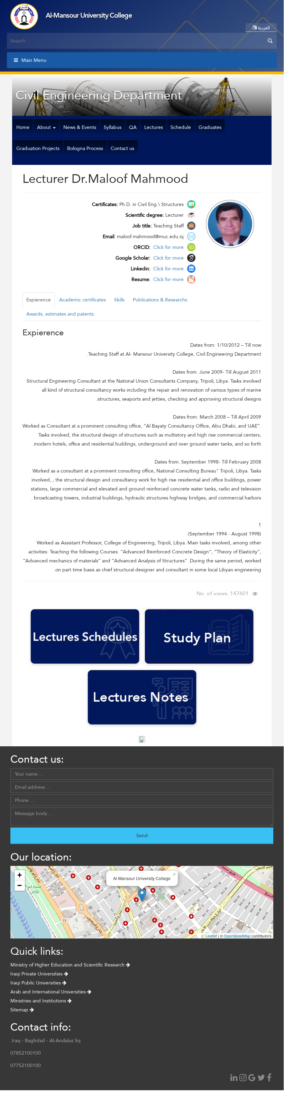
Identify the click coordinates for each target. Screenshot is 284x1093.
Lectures (153, 127)
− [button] (19, 885)
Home (22, 127)
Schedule (181, 127)
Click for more (168, 247)
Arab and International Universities (48, 991)
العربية (263, 27)
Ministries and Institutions (38, 1000)
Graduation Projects (37, 148)
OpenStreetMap (237, 935)
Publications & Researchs (160, 299)
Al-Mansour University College (89, 15)
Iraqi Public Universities (36, 982)
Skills (119, 299)
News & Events (79, 127)
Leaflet (211, 935)
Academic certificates (82, 299)
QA (133, 127)
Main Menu (33, 60)
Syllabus (112, 127)
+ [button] (19, 875)
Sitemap (20, 1009)
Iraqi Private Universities (37, 973)
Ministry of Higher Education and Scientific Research (68, 964)
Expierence (38, 299)
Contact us (122, 148)
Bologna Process (85, 148)
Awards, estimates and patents (60, 313)
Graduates (210, 127)
